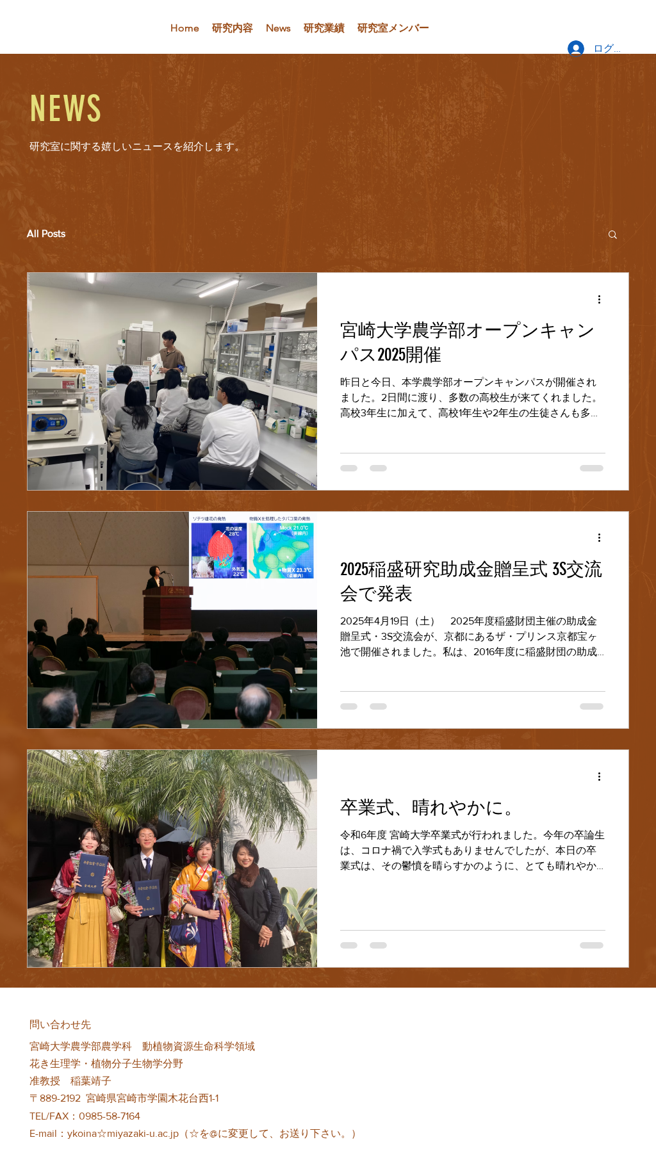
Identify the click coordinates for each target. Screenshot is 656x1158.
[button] (115, 28)
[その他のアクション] (603, 299)
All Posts (46, 233)
